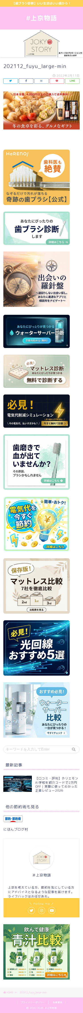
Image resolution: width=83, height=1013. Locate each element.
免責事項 (57, 1002)
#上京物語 (41, 18)
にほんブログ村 (15, 829)
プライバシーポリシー (33, 1002)
